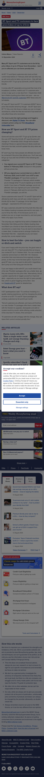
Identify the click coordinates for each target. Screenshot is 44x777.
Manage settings (22, 407)
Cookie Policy (8, 381)
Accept (22, 395)
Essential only (22, 402)
